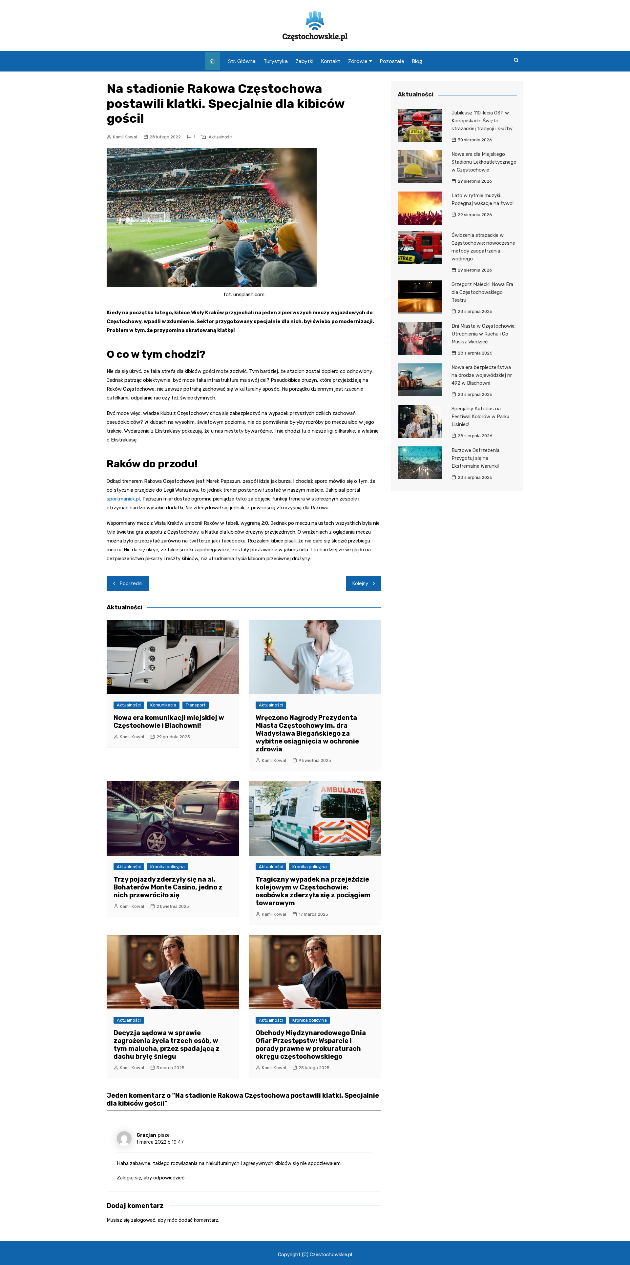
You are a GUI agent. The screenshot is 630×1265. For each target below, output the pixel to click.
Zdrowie (358, 61)
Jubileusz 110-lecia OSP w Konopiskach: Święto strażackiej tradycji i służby (482, 121)
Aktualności (221, 136)
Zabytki (304, 61)
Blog (417, 61)
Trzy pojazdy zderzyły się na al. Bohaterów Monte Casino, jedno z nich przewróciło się (168, 887)
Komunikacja (163, 705)
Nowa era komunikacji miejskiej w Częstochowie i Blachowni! (169, 721)
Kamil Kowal (125, 136)
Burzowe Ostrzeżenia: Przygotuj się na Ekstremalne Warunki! (476, 458)
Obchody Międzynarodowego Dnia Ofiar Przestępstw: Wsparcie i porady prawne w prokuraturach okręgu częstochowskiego (311, 1044)
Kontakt (330, 61)
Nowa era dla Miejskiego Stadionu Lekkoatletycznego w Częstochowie (484, 162)
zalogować (143, 1220)
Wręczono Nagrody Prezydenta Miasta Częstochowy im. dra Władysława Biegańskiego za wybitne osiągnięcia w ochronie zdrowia (307, 733)
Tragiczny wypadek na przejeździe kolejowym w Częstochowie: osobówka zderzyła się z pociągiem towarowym (313, 891)
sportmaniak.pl (123, 499)
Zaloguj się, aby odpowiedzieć (150, 1178)
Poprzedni (131, 583)
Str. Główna (242, 61)
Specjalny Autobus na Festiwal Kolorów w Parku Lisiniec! (480, 416)
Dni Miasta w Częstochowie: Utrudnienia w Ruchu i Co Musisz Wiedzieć (483, 334)
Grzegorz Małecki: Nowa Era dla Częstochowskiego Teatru (482, 292)
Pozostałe (392, 61)
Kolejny (360, 583)
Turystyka (275, 61)
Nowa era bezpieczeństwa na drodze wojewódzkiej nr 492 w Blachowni (482, 375)
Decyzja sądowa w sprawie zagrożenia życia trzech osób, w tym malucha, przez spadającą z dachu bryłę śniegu (167, 1044)
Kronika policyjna (167, 866)
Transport (195, 705)
